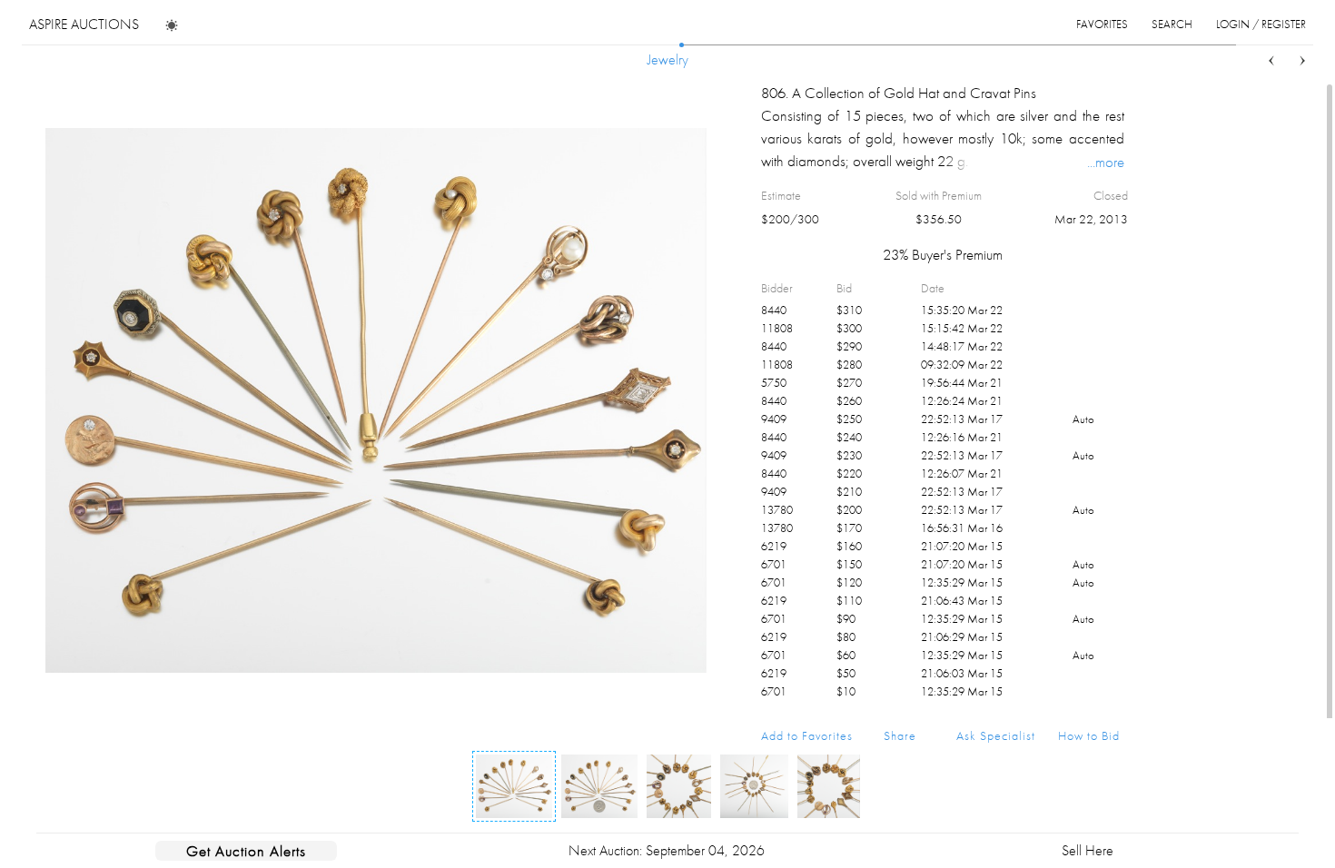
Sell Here (1087, 850)
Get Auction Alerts (246, 851)
